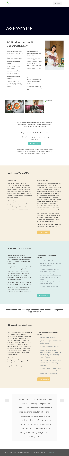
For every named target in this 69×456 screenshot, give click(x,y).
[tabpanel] (34, 418)
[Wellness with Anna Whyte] (9, 3)
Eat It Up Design (49, 452)
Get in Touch (58, 3)
